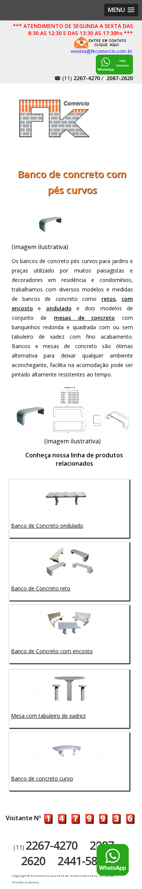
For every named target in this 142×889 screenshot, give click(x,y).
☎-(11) (77, 78)
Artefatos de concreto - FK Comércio (54, 119)
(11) (46, 847)
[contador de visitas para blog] (89, 818)
